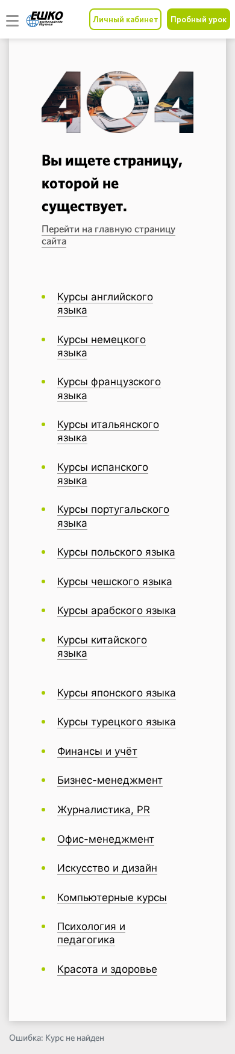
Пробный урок (199, 19)
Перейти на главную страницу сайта (108, 234)
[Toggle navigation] (12, 19)
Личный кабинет (125, 19)
